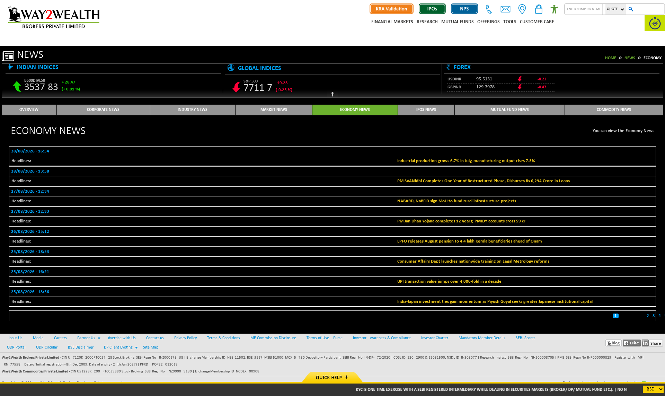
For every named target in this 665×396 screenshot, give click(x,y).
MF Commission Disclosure (273, 338)
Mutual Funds (457, 22)
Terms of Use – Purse (325, 338)
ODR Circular (46, 347)
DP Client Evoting (118, 347)
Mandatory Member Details (482, 338)
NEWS (629, 58)
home (610, 58)
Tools (509, 22)
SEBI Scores (525, 338)
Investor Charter (434, 338)
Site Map (150, 347)
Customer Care (537, 22)
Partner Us (86, 338)
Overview (28, 110)
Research (427, 22)
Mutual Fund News (509, 110)
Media (38, 338)
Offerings (488, 22)
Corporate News (103, 110)
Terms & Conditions (223, 338)
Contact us (155, 338)
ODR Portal (16, 347)
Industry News (192, 110)
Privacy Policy (185, 338)
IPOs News (426, 110)
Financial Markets (392, 22)
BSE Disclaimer (81, 347)
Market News (273, 110)
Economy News (355, 110)
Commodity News (614, 110)
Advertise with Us (121, 338)
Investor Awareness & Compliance (382, 338)
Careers (60, 338)
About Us (15, 338)
